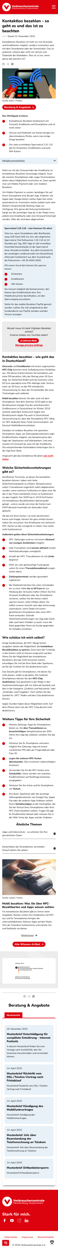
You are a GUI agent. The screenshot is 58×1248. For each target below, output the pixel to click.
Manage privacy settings (29, 345)
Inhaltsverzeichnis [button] (13, 161)
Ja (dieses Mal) (28, 340)
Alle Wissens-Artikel (27, 944)
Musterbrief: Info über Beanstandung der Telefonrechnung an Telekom (26, 1138)
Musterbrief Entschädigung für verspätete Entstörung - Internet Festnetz (28, 1037)
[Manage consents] (52, 1242)
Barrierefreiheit (46, 1237)
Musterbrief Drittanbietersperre (28, 1168)
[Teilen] (8, 64)
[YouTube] (11, 1220)
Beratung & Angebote (17, 107)
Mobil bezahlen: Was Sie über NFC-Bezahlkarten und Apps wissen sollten (28, 905)
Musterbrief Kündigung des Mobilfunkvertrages (25, 1108)
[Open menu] (5, 1243)
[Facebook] (4, 1220)
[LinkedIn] (26, 1220)
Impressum (27, 1237)
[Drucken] (3, 64)
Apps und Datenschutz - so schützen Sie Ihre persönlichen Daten (25, 833)
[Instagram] (19, 1220)
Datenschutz (11, 1237)
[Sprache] (12, 64)
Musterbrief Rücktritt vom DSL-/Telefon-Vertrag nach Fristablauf (25, 1077)
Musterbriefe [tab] (13, 1015)
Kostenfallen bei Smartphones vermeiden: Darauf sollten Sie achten (23, 848)
